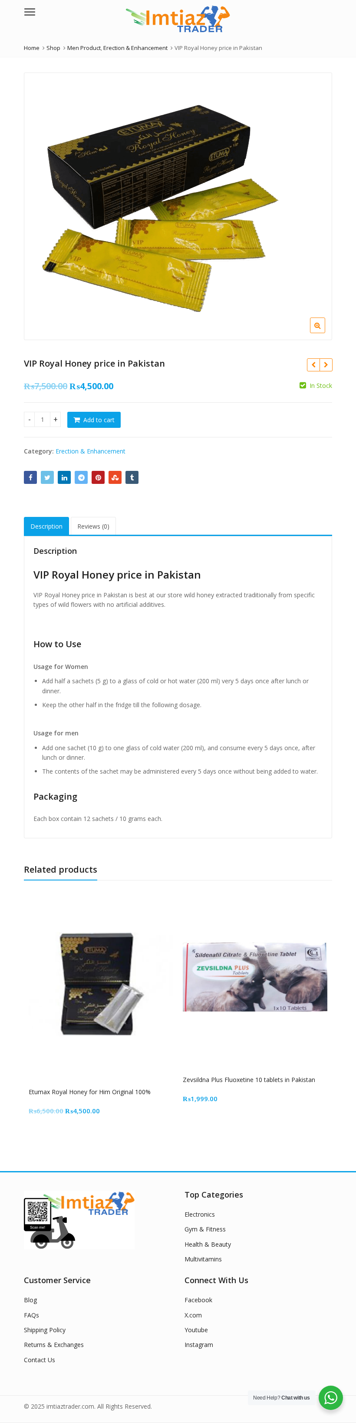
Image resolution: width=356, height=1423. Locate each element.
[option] (178, 206)
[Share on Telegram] (81, 477)
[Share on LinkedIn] (64, 477)
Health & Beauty (208, 1244)
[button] (324, 332)
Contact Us (39, 1360)
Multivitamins (203, 1259)
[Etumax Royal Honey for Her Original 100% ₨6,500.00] (313, 364)
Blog (30, 1300)
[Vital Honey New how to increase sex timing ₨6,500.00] (326, 364)
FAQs (31, 1315)
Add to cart (99, 420)
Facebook (198, 1300)
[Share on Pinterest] (98, 477)
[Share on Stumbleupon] (115, 477)
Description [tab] (46, 526)
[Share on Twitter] (47, 477)
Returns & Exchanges (54, 1344)
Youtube (196, 1330)
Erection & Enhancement (90, 451)
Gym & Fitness (205, 1229)
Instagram (199, 1344)
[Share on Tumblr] (131, 477)
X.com (193, 1315)
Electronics (200, 1214)
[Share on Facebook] (30, 477)
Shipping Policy (45, 1330)
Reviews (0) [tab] (93, 526)
